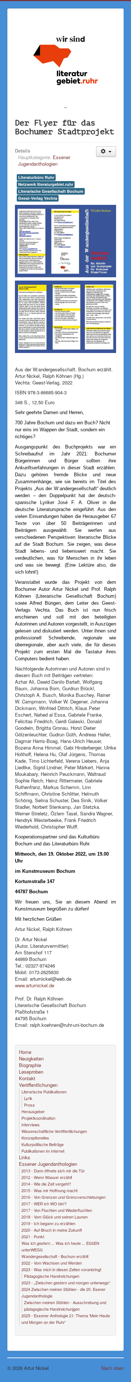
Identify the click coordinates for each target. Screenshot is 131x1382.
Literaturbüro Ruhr (36, 177)
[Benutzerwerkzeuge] (106, 151)
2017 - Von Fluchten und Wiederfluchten (56, 1210)
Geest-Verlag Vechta (37, 198)
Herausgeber (33, 1111)
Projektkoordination (38, 1118)
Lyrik (28, 1098)
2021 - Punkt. (33, 1236)
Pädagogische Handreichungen (51, 1276)
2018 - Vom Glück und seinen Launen (54, 1217)
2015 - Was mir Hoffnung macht (49, 1190)
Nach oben (112, 1367)
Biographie (30, 1065)
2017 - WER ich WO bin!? (44, 1203)
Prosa (29, 1105)
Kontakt (27, 1078)
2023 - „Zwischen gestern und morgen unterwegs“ (65, 1282)
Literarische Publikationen (44, 1091)
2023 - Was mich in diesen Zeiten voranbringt (61, 1269)
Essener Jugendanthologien (44, 160)
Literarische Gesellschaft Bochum (50, 191)
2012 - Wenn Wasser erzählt (46, 1177)
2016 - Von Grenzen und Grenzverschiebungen (63, 1197)
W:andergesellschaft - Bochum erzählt (54, 1256)
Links (24, 1157)
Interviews (30, 1124)
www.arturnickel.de (34, 985)
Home (25, 1052)
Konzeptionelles (35, 1138)
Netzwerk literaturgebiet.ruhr (45, 184)
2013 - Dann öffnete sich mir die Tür (53, 1170)
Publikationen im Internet (42, 1151)
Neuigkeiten (31, 1058)
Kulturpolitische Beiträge (42, 1144)
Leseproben (31, 1072)
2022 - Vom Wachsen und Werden (51, 1263)
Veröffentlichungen (38, 1085)
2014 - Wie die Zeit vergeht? (46, 1184)
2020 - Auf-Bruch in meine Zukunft (51, 1230)
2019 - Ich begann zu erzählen (48, 1223)
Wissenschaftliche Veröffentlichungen (54, 1131)
